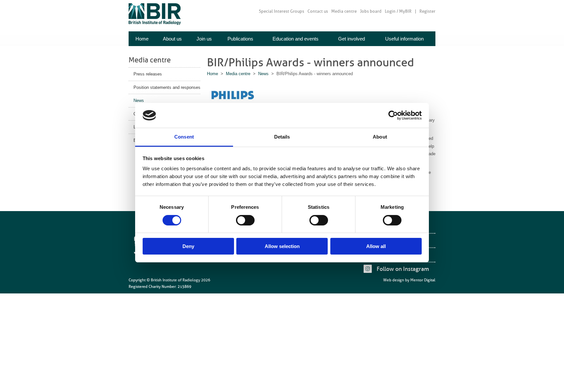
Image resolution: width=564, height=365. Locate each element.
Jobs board (371, 11)
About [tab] (380, 137)
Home (142, 38)
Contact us (317, 11)
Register (427, 11)
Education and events (296, 38)
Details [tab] (282, 137)
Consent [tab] (184, 137)
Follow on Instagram (403, 269)
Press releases (147, 74)
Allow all (376, 246)
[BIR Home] (155, 13)
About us (172, 38)
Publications (240, 38)
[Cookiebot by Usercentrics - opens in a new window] (393, 115)
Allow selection (282, 246)
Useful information (404, 38)
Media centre (344, 11)
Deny (188, 246)
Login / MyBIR (398, 11)
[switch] (245, 220)
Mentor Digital (422, 280)
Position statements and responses (166, 87)
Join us (204, 38)
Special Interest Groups (281, 11)
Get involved (351, 38)
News (138, 100)
